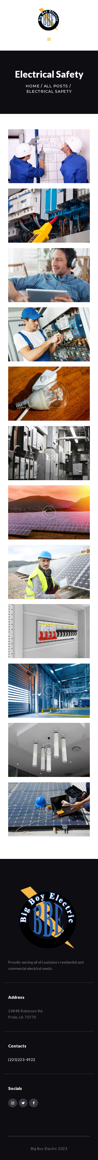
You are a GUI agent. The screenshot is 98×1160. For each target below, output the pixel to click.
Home (32, 86)
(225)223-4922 (21, 1059)
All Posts (56, 86)
